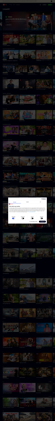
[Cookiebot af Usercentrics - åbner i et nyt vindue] (42, 199)
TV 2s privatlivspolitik (31, 211)
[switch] (23, 218)
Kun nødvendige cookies (33, 221)
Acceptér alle (42, 221)
